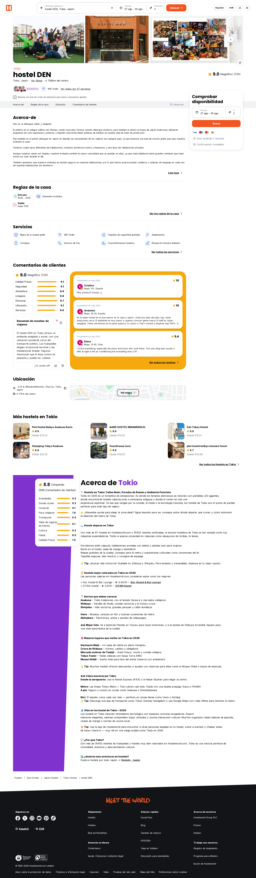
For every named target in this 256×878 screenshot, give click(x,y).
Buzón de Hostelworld (205, 863)
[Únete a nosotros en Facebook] (17, 818)
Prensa (197, 825)
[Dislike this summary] (63, 366)
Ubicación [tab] (60, 104)
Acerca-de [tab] (18, 104)
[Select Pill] (240, 8)
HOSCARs (146, 840)
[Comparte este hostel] (240, 62)
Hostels (91, 817)
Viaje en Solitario (149, 848)
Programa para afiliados (205, 856)
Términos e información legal (70, 872)
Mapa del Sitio (147, 872)
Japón (24, 80)
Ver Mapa (36, 80)
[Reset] (112, 7)
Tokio (16, 80)
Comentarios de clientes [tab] (85, 104)
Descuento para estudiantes (155, 856)
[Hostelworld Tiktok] (53, 818)
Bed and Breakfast (97, 833)
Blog (143, 825)
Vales (106, 872)
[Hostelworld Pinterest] (46, 818)
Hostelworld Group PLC (205, 817)
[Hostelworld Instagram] (32, 818)
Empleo (197, 833)
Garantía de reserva (151, 833)
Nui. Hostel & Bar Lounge (145, 582)
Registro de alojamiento (205, 848)
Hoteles (92, 825)
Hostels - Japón (130, 760)
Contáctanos (94, 848)
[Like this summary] (56, 366)
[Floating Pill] (230, 39)
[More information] (61, 323)
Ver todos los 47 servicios (75, 88)
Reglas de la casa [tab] (39, 104)
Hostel (17, 69)
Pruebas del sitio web (124, 872)
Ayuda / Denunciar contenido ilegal (105, 856)
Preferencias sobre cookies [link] (173, 872)
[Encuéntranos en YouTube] (39, 818)
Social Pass (146, 817)
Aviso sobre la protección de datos (33, 872)
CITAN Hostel (123, 585)
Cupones (94, 872)
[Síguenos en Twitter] (25, 818)
